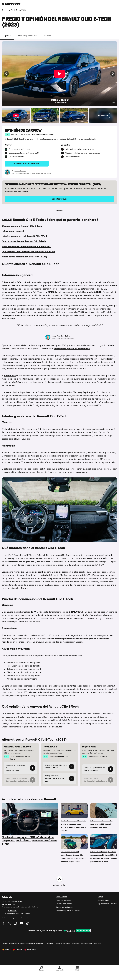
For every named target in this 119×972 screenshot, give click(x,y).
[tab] (7, 36)
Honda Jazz (10, 362)
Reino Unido (31, 949)
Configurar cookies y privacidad (31, 943)
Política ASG (49, 943)
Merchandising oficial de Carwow (68, 911)
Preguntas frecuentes (63, 900)
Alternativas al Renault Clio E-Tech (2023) (24, 256)
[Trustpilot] (76, 930)
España (7, 949)
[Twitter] (9, 924)
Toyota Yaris (106, 359)
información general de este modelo (72, 348)
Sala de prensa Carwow (64, 907)
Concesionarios (103, 900)
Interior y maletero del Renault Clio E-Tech (24, 236)
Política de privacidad (62, 943)
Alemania (19, 949)
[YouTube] (21, 924)
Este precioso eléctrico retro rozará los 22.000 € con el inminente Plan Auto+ (101, 824)
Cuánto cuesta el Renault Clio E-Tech (22, 226)
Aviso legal (97, 943)
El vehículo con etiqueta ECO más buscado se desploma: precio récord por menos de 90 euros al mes (29, 840)
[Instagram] (15, 924)
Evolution (67, 392)
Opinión (7, 36)
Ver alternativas (59, 199)
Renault (5, 10)
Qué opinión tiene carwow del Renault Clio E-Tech (28, 251)
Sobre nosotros (61, 897)
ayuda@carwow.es (23, 913)
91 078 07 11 (12, 911)
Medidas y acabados (27, 36)
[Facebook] (3, 924)
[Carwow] (11, 3)
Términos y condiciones (10, 943)
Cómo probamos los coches (43, 134)
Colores (47, 36)
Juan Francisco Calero (61, 336)
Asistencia (7, 897)
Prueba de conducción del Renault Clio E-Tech (26, 246)
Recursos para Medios (64, 904)
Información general (13, 231)
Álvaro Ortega (20, 171)
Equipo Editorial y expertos (107, 904)
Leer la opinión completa (26, 164)
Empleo (100, 897)
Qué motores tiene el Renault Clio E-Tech (24, 241)
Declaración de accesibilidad (82, 943)
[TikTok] (27, 924)
